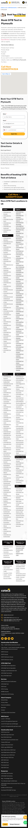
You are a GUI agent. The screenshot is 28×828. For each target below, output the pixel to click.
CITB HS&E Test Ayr (8, 241)
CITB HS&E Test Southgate (14, 804)
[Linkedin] (9, 638)
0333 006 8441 (17, 619)
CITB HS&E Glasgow (15, 812)
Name (4, 114)
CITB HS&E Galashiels (6, 812)
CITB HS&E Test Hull (8, 383)
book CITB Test (5, 39)
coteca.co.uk (4, 7)
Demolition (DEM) (20, 548)
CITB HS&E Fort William (19, 811)
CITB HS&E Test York (21, 454)
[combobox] (5, 130)
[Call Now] (25, 817)
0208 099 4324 (15, 2)
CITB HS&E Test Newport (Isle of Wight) (7, 449)
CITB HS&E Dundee (13, 809)
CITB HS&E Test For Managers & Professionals (8, 555)
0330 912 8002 (8, 621)
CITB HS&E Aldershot (6, 806)
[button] (26, 2)
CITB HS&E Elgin (10, 811)
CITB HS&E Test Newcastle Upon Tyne (7, 444)
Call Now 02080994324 (9, 68)
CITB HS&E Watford (11, 805)
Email (4, 120)
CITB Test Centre (12, 7)
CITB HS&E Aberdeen (20, 805)
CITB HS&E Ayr (14, 806)
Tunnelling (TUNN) (7, 573)
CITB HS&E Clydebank (17, 808)
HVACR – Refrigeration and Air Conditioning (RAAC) (21, 573)
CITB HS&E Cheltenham (7, 808)
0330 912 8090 (8, 619)
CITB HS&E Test (16, 802)
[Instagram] (5, 638)
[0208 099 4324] (10, 3)
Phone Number (7, 127)
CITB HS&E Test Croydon (7, 802)
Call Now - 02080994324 (14, 195)
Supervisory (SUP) (20, 546)
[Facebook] (2, 638)
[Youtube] (12, 638)
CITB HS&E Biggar (21, 806)
